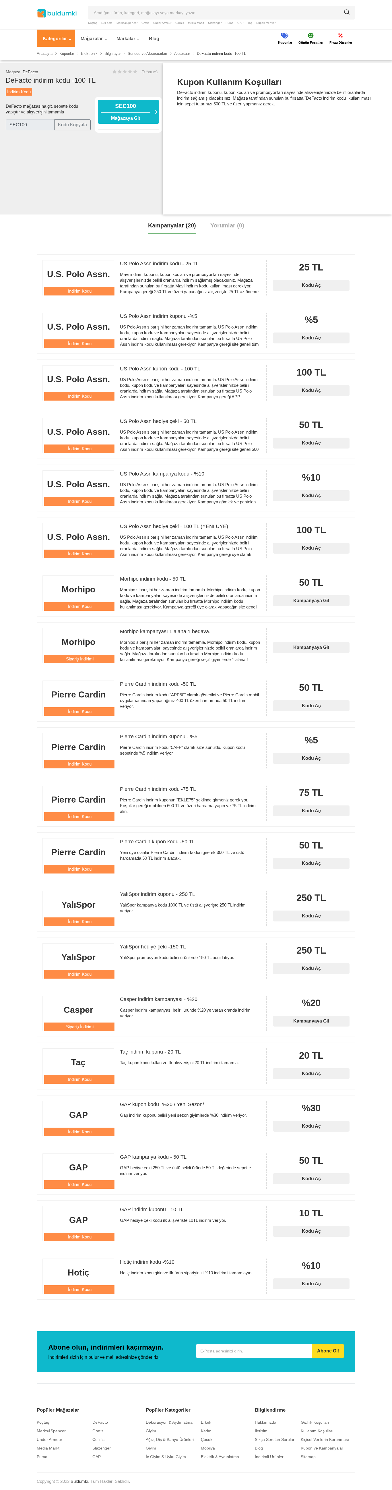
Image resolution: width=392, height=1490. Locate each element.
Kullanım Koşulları (317, 1431)
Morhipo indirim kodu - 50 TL (153, 579)
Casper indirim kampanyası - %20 (158, 999)
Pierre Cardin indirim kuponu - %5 (158, 736)
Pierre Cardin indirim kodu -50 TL (158, 684)
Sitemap (308, 1456)
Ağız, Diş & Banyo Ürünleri (170, 1439)
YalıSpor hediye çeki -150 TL (153, 947)
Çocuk (206, 1439)
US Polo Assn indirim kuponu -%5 (158, 316)
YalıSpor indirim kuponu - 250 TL (157, 894)
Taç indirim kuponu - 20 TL (150, 1052)
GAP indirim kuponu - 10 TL (152, 1209)
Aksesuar (182, 53)
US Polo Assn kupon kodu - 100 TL (160, 369)
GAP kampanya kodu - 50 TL (153, 1157)
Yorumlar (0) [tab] (227, 225)
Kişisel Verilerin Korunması (325, 1439)
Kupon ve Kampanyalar (322, 1448)
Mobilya (208, 1448)
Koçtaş (92, 22)
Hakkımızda (265, 1422)
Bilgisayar (112, 53)
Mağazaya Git (125, 111)
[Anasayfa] (57, 13)
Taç (250, 22)
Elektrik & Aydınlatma (220, 1456)
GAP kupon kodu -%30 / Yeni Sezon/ (162, 1104)
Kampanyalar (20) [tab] (172, 225)
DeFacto (106, 22)
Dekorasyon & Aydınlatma (169, 1422)
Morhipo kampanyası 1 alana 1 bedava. (165, 631)
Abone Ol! (328, 1350)
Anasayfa (45, 53)
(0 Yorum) (149, 72)
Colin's (179, 22)
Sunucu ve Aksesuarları (147, 53)
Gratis (145, 22)
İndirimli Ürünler (269, 1456)
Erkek (206, 1422)
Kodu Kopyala (72, 124)
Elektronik (89, 53)
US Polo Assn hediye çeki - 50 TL (158, 421)
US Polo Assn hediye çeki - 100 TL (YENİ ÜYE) (174, 526)
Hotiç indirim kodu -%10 (147, 1262)
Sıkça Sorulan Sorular (274, 1439)
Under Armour (162, 22)
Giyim (151, 1431)
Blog (259, 1448)
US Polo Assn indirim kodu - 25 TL (159, 263)
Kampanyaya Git (311, 600)
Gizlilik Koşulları (315, 1422)
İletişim (261, 1431)
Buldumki (79, 1481)
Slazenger (215, 22)
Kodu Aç (311, 285)
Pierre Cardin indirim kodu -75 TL (158, 789)
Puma (229, 22)
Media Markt (196, 22)
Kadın (206, 1431)
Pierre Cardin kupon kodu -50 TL (157, 841)
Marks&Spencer (127, 22)
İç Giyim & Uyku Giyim (166, 1456)
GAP (240, 22)
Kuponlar (66, 53)
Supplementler (265, 22)
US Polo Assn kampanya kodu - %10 (162, 474)
